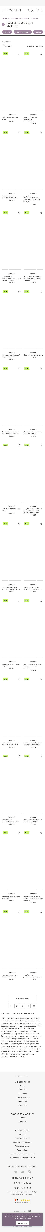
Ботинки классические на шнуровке (11, 665)
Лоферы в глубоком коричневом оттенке (9, 197)
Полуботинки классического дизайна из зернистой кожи (11, 278)
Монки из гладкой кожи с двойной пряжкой (32, 433)
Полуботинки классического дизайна (10, 820)
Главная (5, 18)
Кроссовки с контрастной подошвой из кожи (11, 356)
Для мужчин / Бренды (20, 18)
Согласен (22, 1223)
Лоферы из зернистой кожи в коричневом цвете (32, 588)
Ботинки (7, 32)
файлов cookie (26, 1218)
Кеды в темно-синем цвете (33, 355)
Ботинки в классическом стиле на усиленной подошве (32, 666)
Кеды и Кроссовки (22, 32)
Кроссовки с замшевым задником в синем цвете (10, 433)
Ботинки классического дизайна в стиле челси (10, 744)
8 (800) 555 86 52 (22, 1183)
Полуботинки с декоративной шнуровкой (32, 976)
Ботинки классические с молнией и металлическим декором (33, 898)
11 (34, 1006)
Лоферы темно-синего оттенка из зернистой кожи (11, 588)
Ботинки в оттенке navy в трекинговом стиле (32, 820)
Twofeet (35, 18)
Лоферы (38, 32)
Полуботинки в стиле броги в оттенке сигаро (10, 976)
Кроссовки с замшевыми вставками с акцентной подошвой (32, 278)
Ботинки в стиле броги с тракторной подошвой (32, 744)
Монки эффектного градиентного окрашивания (30, 119)
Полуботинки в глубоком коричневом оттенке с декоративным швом (32, 510)
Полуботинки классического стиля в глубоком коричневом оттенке (31, 198)
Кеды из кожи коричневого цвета (12, 509)
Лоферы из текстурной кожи (10, 118)
